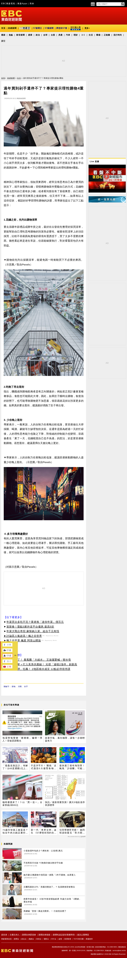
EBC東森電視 (8, 3)
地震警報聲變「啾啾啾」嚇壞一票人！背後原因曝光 (22, 739)
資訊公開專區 (83, 935)
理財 (76, 35)
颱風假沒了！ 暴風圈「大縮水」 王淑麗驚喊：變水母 (38, 659)
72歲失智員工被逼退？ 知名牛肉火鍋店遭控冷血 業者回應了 (15, 831)
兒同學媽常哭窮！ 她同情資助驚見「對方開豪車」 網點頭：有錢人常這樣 (72, 831)
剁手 (26, 686)
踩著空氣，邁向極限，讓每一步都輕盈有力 (65, 739)
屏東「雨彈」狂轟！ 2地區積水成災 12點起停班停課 (38, 669)
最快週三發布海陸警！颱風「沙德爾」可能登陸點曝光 (72, 767)
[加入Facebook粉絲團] (7, 662)
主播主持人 (15, 935)
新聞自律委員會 (29, 935)
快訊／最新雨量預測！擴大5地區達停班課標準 (65, 803)
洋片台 (53, 939)
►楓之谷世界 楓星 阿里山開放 (22, 640)
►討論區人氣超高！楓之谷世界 (23, 635)
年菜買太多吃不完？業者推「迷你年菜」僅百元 (35, 621)
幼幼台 (38, 939)
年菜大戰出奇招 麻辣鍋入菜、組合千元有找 (32, 631)
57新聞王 (37, 28)
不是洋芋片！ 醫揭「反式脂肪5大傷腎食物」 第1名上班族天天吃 (43, 767)
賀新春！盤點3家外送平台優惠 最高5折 (30, 626)
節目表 (4, 935)
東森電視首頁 (6, 939)
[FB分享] (7, 646)
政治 (38, 35)
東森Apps (22, 3)
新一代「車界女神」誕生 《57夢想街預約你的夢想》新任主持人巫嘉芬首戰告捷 (43, 831)
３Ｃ (83, 35)
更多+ (87, 28)
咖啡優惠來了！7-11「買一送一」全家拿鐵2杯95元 (22, 803)
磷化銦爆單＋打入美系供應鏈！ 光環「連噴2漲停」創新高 (41, 664)
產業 (30, 35)
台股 (53, 35)
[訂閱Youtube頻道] (7, 668)
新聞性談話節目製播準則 (64, 935)
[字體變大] (7, 651)
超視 (60, 939)
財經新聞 (12, 28)
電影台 (46, 939)
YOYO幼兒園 (78, 939)
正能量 (107, 35)
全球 (45, 35)
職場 (98, 35)
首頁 (3, 28)
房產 (60, 35)
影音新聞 (20, 35)
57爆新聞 (49, 28)
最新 (3, 35)
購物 (14, 686)
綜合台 (24, 939)
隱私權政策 (122, 947)
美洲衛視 (67, 939)
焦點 (11, 35)
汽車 (68, 35)
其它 (3, 41)
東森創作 (89, 939)
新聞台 (16, 939)
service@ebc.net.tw (119, 950)
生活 (91, 35)
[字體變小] (7, 657)
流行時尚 (117, 35)
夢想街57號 (61, 28)
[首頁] (11, 16)
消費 (20, 686)
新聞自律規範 (44, 935)
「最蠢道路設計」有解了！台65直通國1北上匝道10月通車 (15, 767)
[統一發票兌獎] (107, 202)
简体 (32, 3)
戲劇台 (31, 939)
